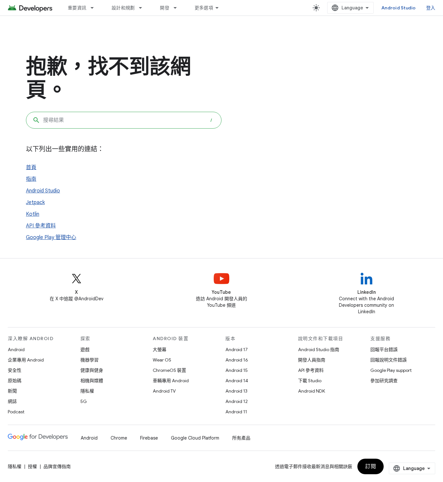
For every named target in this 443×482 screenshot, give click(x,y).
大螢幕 (159, 349)
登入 (431, 8)
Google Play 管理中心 (51, 237)
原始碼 (14, 381)
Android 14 (236, 381)
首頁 (31, 167)
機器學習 (89, 360)
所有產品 (241, 438)
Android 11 (236, 412)
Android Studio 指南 (318, 349)
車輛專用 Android (171, 381)
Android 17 (236, 349)
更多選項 (204, 8)
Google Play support (391, 370)
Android (16, 349)
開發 (164, 8)
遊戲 (85, 349)
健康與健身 (91, 370)
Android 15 (236, 370)
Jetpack (35, 202)
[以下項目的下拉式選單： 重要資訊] (95, 8)
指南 (31, 179)
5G (83, 401)
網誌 (12, 401)
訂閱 (370, 466)
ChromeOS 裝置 (169, 370)
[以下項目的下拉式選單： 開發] (178, 8)
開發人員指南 (311, 360)
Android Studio (398, 8)
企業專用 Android (26, 360)
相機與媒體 (91, 381)
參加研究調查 (384, 381)
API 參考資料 (41, 226)
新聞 (12, 391)
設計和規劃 (123, 8)
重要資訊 (77, 8)
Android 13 (236, 391)
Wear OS (162, 360)
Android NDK (311, 391)
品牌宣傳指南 (57, 466)
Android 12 (236, 401)
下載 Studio (309, 381)
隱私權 (87, 391)
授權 (32, 466)
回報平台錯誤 (384, 349)
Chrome (119, 438)
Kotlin (32, 214)
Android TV (164, 391)
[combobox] (124, 120)
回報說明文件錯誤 (388, 360)
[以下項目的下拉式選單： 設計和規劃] (143, 8)
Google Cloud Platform (195, 438)
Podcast (16, 412)
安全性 (14, 370)
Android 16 (236, 360)
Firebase (149, 438)
